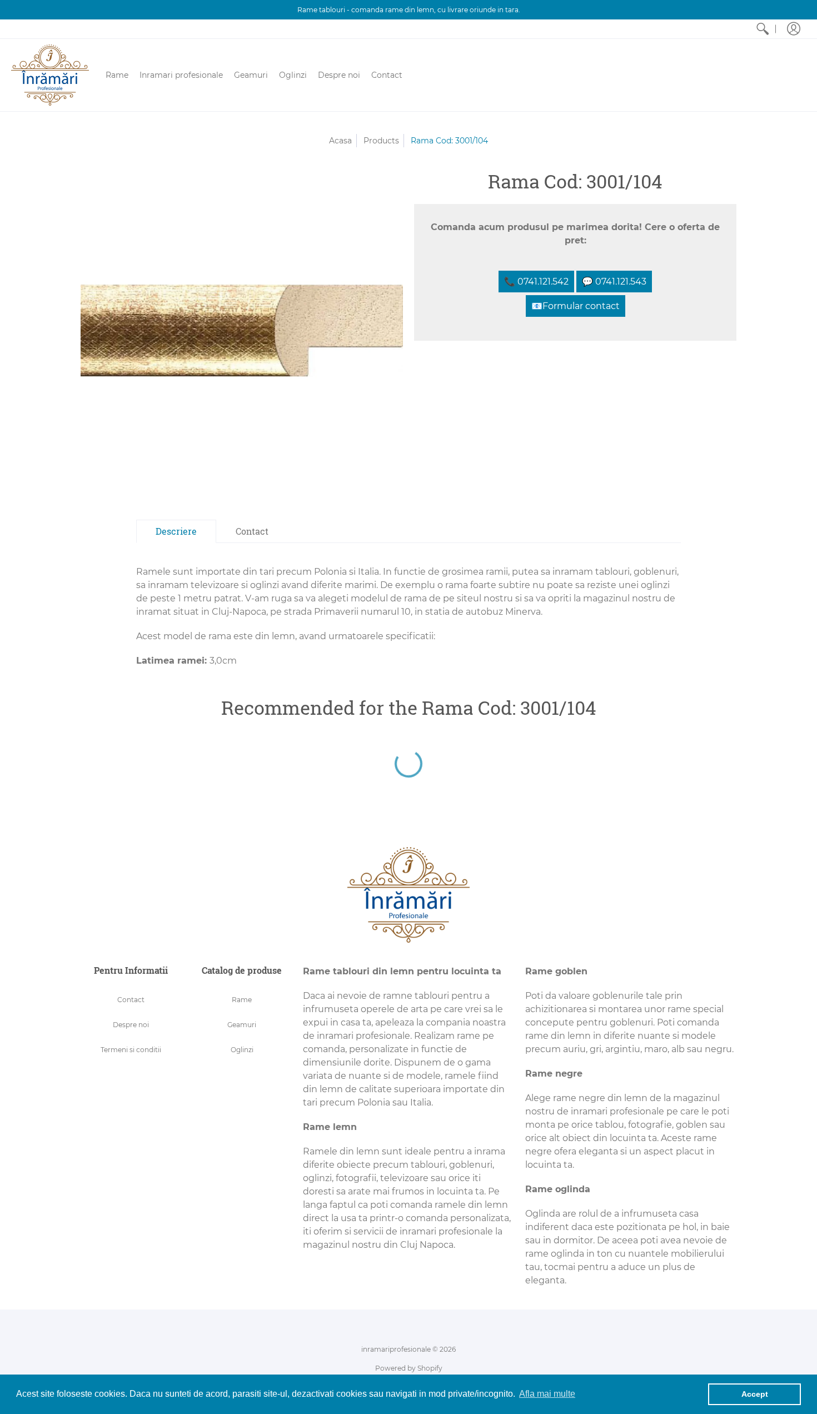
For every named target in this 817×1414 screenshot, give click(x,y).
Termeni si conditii (131, 1049)
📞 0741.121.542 (536, 281)
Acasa (340, 141)
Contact (131, 999)
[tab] (176, 531)
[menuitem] (762, 28)
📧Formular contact (575, 306)
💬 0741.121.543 (614, 281)
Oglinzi (242, 1049)
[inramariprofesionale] (50, 75)
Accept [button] (754, 1394)
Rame (242, 999)
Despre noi (131, 1024)
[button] (793, 28)
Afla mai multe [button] (547, 1393)
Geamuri (241, 1024)
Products (381, 141)
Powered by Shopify (408, 1368)
